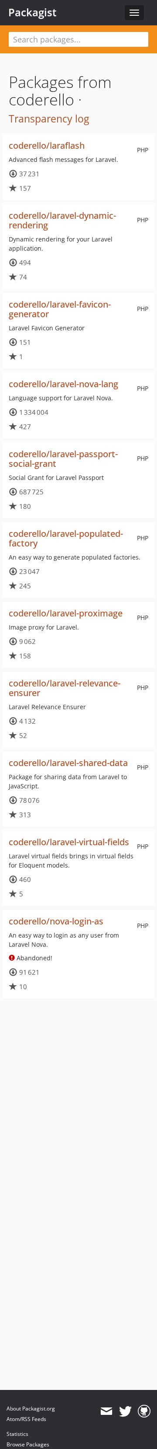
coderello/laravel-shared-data (68, 763)
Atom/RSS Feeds (26, 1419)
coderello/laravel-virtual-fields (69, 842)
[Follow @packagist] (125, 1411)
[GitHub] (144, 1411)
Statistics (17, 1434)
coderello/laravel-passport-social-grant (63, 458)
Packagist (32, 12)
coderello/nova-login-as (56, 921)
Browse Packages (28, 1444)
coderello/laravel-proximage (66, 613)
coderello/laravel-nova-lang (63, 384)
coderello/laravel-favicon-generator (60, 309)
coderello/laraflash (47, 145)
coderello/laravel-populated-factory (66, 538)
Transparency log (49, 119)
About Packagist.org (31, 1408)
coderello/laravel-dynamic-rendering (62, 220)
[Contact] (106, 1411)
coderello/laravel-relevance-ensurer (64, 688)
